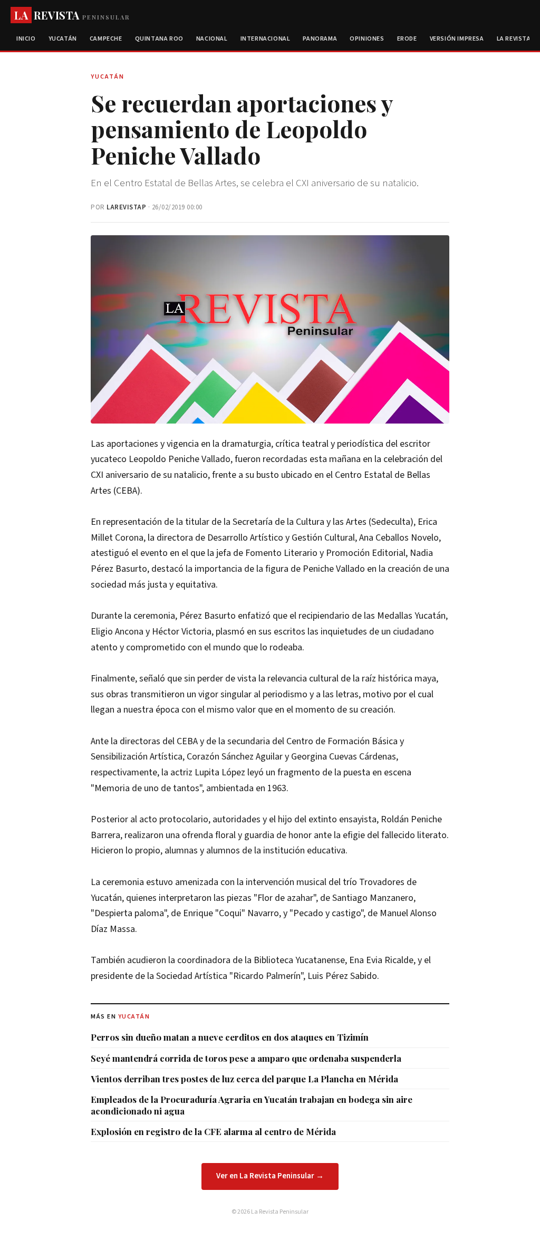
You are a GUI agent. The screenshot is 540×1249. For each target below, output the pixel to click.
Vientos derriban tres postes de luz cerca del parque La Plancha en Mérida (244, 1078)
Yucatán (63, 38)
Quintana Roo (159, 38)
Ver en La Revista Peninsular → (270, 1175)
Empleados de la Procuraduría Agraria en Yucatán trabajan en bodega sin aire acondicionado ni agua (251, 1105)
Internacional (265, 38)
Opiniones (367, 38)
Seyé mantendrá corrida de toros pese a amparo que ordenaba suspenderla (246, 1058)
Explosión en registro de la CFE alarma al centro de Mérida (213, 1131)
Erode (407, 38)
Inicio (26, 38)
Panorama (320, 38)
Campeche (106, 38)
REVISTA (72, 15)
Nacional (212, 38)
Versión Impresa (457, 38)
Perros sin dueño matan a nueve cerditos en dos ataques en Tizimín (230, 1037)
